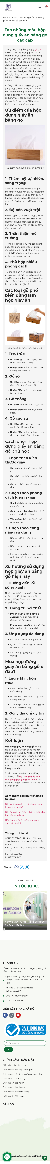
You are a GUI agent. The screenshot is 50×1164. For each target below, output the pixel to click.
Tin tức (13, 17)
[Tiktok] (11, 1015)
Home (5, 17)
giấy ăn (38, 49)
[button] (39, 7)
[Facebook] (5, 1015)
